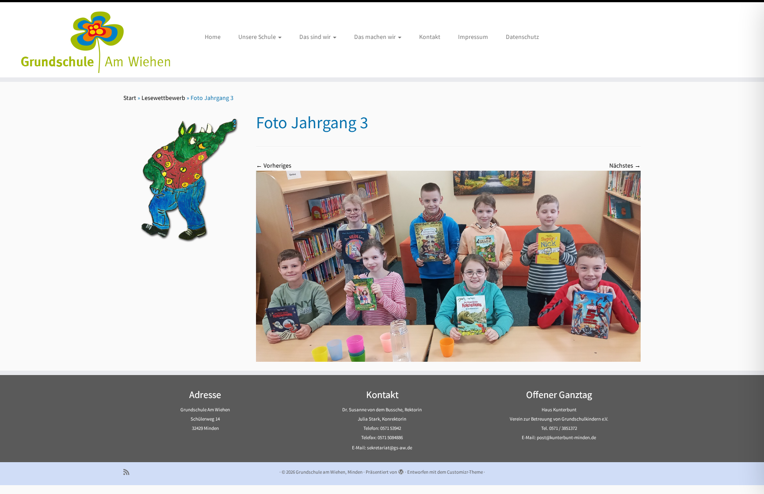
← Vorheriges (273, 165)
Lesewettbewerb (163, 98)
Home (213, 37)
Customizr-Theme (465, 472)
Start (129, 98)
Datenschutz (522, 37)
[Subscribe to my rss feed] (129, 472)
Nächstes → (625, 165)
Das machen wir (375, 37)
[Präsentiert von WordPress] (401, 470)
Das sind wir (315, 37)
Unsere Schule (257, 37)
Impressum (473, 37)
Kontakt (429, 37)
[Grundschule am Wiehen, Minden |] (88, 40)
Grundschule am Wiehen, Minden (329, 472)
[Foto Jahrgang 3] (448, 265)
